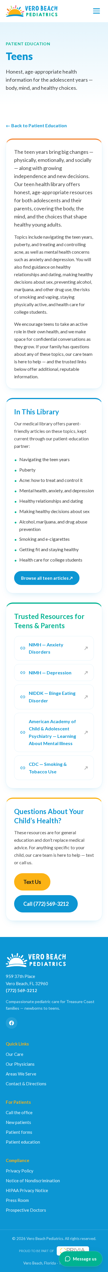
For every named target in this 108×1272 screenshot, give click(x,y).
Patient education (23, 1141)
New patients (18, 1122)
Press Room (17, 1200)
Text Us (32, 882)
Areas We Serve (21, 1073)
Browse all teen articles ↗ (47, 578)
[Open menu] (96, 11)
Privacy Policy (19, 1170)
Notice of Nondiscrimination (33, 1180)
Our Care (14, 1054)
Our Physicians (20, 1064)
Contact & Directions (26, 1083)
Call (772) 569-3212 (46, 904)
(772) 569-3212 (21, 990)
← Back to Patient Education (36, 125)
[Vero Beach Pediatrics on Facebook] (11, 1023)
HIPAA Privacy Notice (27, 1190)
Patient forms (19, 1132)
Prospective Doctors (26, 1210)
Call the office (19, 1112)
